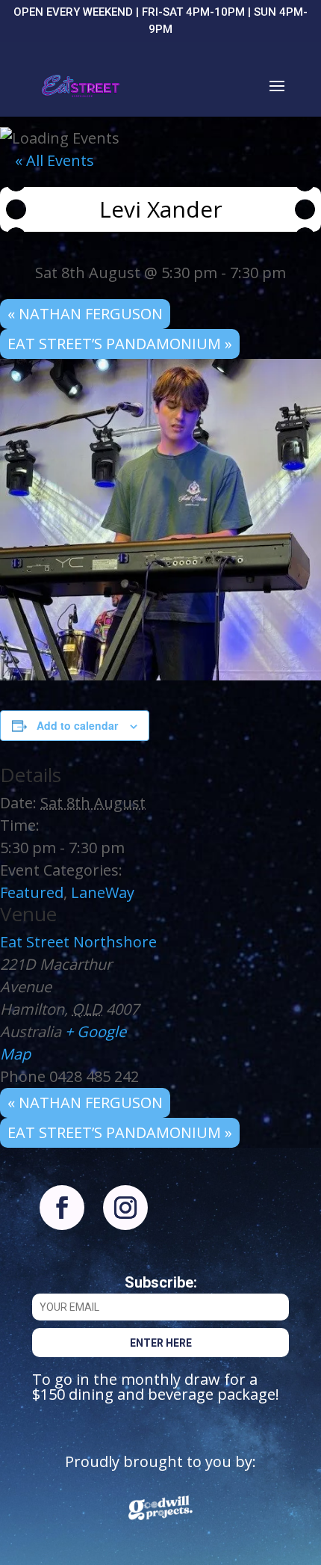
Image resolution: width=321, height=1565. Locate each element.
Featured (31, 892)
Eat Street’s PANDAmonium (119, 343)
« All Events (54, 160)
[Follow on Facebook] (62, 1207)
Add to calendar (77, 725)
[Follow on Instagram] (125, 1207)
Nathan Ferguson (85, 314)
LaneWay (102, 892)
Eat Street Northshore (78, 942)
